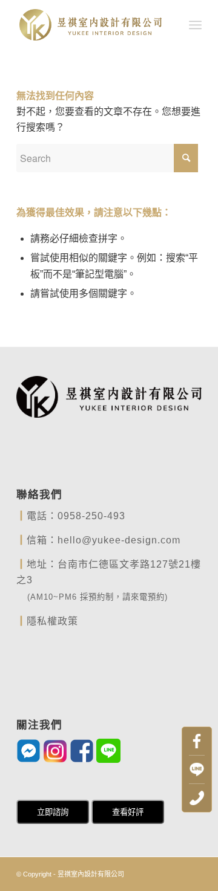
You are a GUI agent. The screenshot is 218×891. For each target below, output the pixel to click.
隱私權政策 (52, 621)
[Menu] (195, 24)
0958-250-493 (91, 516)
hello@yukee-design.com (119, 540)
